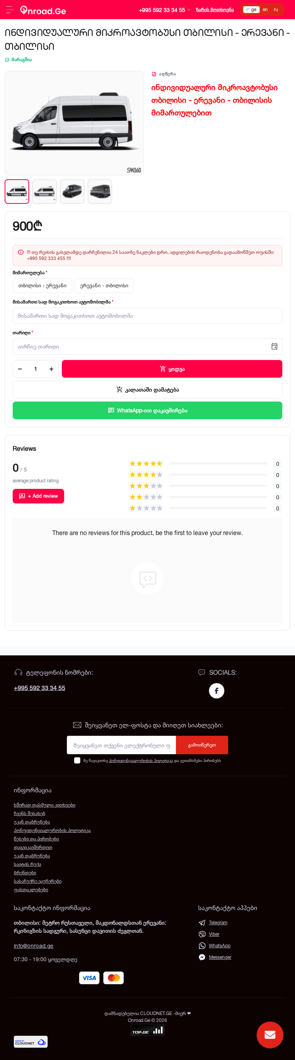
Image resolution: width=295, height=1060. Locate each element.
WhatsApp (219, 945)
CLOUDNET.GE (156, 1013)
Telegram (218, 922)
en (265, 9)
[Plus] (51, 368)
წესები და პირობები (36, 839)
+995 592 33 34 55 (39, 688)
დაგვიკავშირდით (33, 847)
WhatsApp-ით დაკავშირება (147, 410)
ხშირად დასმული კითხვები (44, 805)
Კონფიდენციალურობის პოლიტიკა (141, 760)
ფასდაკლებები (31, 889)
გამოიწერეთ (202, 745)
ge (253, 9)
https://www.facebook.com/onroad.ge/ (216, 690)
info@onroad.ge (33, 945)
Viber (214, 934)
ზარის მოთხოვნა (215, 9)
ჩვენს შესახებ (29, 813)
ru (276, 9)
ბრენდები (25, 872)
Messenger (220, 957)
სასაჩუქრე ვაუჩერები (37, 881)
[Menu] (10, 9)
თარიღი (23, 332)
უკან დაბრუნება (32, 822)
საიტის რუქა (27, 864)
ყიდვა (172, 369)
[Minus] (20, 368)
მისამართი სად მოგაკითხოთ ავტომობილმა (63, 302)
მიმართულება (30, 272)
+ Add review (38, 496)
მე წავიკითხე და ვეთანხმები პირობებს (152, 760)
